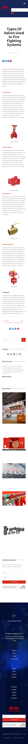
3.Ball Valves (6, 193)
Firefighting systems (6, 69)
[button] (24, 3)
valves (22, 73)
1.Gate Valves (6, 92)
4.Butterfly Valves (8, 244)
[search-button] (12, 13)
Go (23, 339)
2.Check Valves (7, 147)
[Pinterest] (20, 354)
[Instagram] (17, 354)
